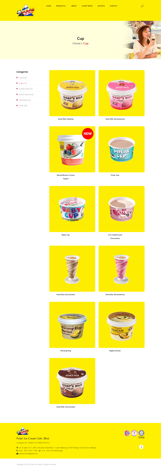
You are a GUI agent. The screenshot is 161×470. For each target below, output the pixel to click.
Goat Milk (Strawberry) (115, 119)
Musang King (65, 351)
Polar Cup (115, 175)
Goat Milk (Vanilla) (66, 119)
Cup (21, 83)
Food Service (25, 94)
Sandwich (23, 100)
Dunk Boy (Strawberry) (115, 294)
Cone (21, 77)
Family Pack (24, 88)
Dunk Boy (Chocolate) (66, 294)
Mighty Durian (115, 351)
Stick (21, 105)
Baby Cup (66, 235)
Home (76, 43)
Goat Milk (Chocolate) (65, 407)
